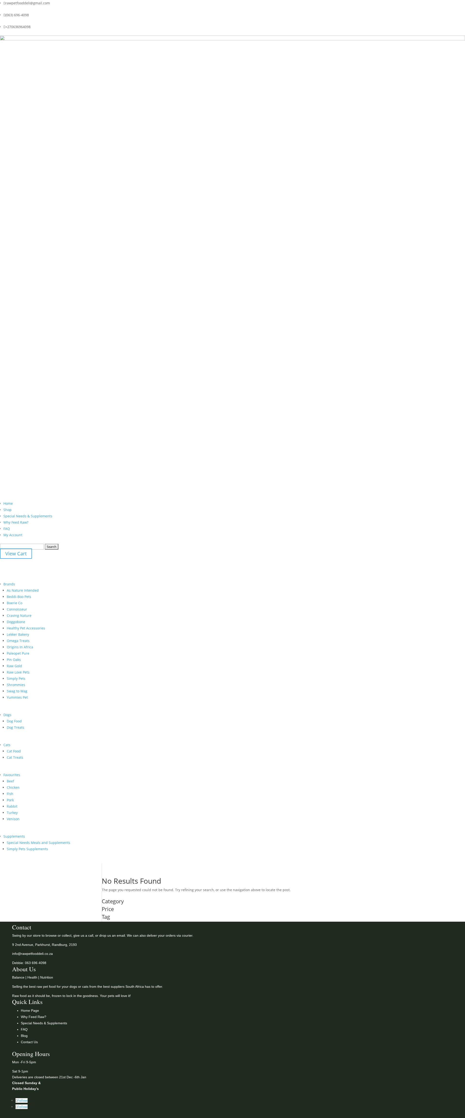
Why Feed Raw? (15, 522)
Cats (6, 745)
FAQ (6, 528)
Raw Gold (14, 666)
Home (8, 503)
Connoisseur (17, 609)
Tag (106, 917)
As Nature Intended (23, 590)
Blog (24, 1036)
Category (113, 901)
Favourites (11, 775)
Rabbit (12, 806)
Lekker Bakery (18, 634)
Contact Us (29, 1042)
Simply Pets (16, 678)
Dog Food (14, 721)
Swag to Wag (17, 691)
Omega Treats (18, 640)
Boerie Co (14, 603)
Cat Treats (15, 757)
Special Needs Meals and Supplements (38, 842)
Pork (10, 800)
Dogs (7, 714)
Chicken (13, 787)
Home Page (30, 1010)
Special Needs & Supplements (27, 516)
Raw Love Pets (18, 672)
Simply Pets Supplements (27, 849)
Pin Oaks (14, 659)
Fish (10, 793)
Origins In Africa (20, 647)
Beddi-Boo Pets (19, 596)
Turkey (12, 812)
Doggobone (16, 622)
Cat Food (14, 751)
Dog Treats (15, 727)
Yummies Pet (17, 697)
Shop (7, 509)
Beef (10, 781)
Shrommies (16, 684)
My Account (12, 535)
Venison (13, 819)
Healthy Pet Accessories (26, 628)
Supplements (14, 836)
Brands (9, 584)
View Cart (16, 553)
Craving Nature (19, 615)
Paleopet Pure (18, 653)
